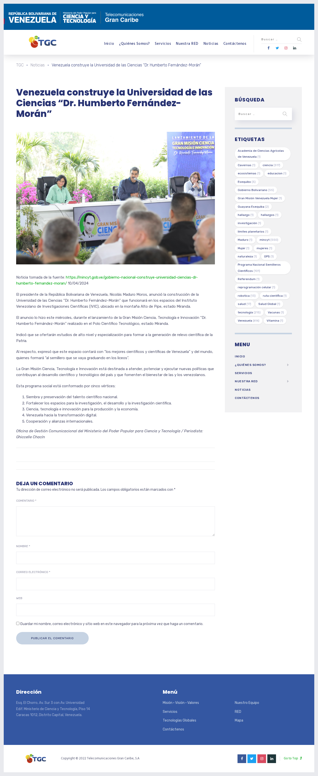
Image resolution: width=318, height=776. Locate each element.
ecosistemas (249, 173)
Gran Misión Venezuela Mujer (260, 198)
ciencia (271, 165)
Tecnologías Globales (179, 720)
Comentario (26, 500)
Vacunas (276, 312)
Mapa (239, 720)
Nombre (23, 546)
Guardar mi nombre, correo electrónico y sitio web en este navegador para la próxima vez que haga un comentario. (111, 624)
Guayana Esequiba (253, 206)
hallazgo (246, 215)
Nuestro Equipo (247, 703)
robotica (247, 295)
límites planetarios (253, 231)
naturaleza (247, 256)
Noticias (210, 44)
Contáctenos (234, 44)
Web (19, 598)
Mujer (243, 248)
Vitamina (275, 320)
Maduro (245, 240)
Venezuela (248, 320)
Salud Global (269, 304)
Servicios (163, 44)
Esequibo (247, 182)
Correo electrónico (33, 572)
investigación (249, 223)
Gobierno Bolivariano (256, 190)
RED (238, 712)
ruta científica (275, 295)
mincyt (269, 240)
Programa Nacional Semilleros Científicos (259, 267)
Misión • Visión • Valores (181, 703)
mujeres (264, 248)
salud (244, 304)
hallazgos (269, 215)
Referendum (249, 279)
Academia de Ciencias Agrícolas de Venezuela (261, 153)
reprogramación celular (256, 287)
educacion (277, 173)
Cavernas (246, 165)
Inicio (109, 44)
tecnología (249, 312)
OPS (269, 256)
